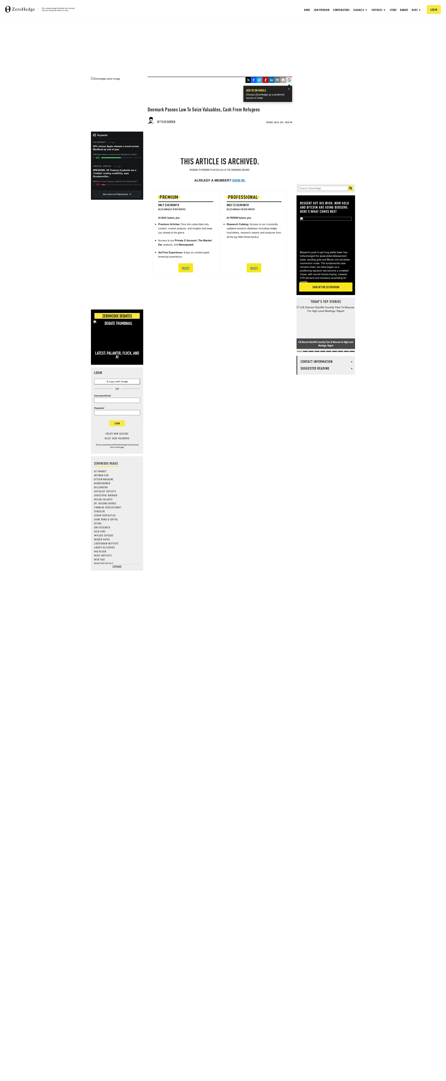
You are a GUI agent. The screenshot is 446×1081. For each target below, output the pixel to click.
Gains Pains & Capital (106, 519)
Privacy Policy (131, 445)
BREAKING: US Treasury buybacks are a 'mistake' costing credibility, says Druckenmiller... (114, 173)
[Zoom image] (326, 231)
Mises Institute (103, 555)
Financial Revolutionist (107, 507)
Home (307, 10)
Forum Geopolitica (105, 515)
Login (117, 423)
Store (393, 10)
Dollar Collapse (103, 499)
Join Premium (322, 10)
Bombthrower (102, 483)
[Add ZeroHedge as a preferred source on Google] (289, 80)
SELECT (186, 268)
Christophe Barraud (106, 495)
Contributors (341, 10)
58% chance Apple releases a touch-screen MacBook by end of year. (116, 148)
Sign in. (238, 180)
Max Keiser (100, 551)
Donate (404, 10)
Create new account (117, 433)
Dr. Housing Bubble (105, 503)
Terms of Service (115, 447)
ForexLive (99, 511)
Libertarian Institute (106, 543)
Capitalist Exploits (105, 491)
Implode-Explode (103, 535)
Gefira (98, 523)
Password (99, 408)
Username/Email (102, 395)
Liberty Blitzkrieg (104, 547)
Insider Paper (102, 539)
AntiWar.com (101, 475)
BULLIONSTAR (101, 487)
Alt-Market (100, 471)
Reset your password (117, 438)
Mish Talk (99, 559)
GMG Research (102, 527)
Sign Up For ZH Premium (325, 287)
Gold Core (100, 531)
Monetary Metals (103, 563)
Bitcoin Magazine (103, 479)
